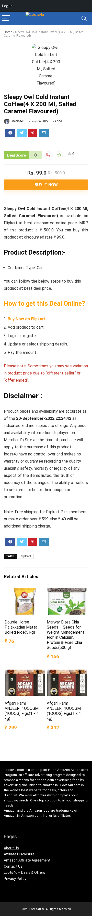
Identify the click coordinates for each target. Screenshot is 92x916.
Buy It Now (46, 184)
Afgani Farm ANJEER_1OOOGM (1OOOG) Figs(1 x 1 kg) (22, 711)
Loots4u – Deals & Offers (24, 872)
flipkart (25, 556)
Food (58, 121)
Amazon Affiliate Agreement (27, 860)
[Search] (84, 18)
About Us (11, 848)
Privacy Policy (15, 879)
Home (8, 32)
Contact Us (13, 866)
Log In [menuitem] (7, 6)
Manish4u (17, 121)
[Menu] (6, 18)
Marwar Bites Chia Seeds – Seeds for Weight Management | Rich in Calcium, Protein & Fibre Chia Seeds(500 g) (67, 635)
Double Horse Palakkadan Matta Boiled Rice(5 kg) (21, 627)
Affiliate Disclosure (19, 854)
